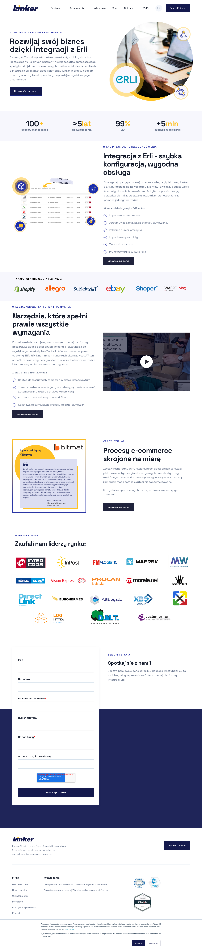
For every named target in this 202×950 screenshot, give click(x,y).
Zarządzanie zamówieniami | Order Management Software (75, 884)
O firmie (128, 8)
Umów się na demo (26, 91)
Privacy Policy (69, 929)
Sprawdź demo (177, 8)
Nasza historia (20, 884)
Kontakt (16, 913)
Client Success (20, 895)
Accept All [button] (139, 943)
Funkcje (55, 8)
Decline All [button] (153, 943)
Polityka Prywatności (24, 907)
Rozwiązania (77, 8)
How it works (19, 890)
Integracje (100, 8)
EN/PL (146, 8)
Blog (114, 8)
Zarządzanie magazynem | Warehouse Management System (76, 890)
